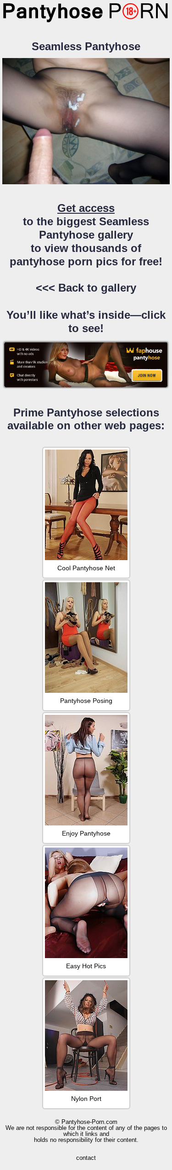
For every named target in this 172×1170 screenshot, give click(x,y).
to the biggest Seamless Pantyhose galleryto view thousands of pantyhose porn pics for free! (86, 234)
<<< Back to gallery (86, 287)
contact (86, 1157)
